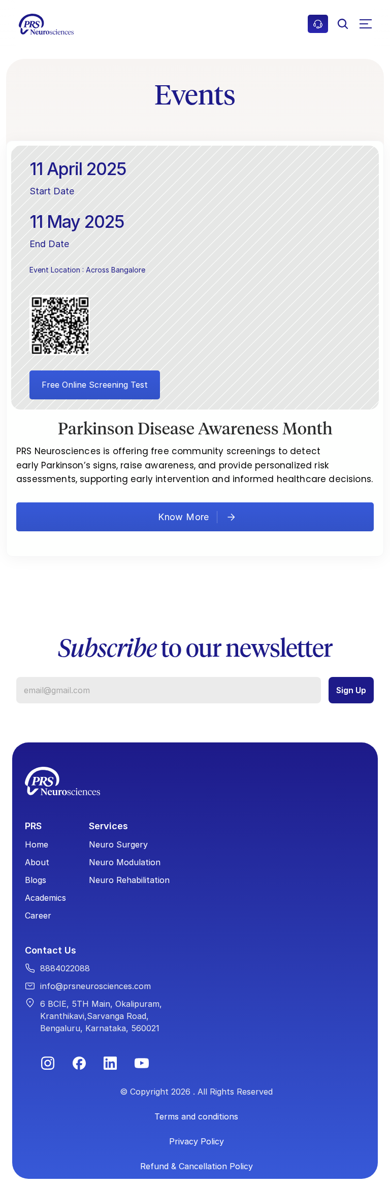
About (37, 862)
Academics (45, 898)
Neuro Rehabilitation (129, 880)
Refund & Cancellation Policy (196, 1166)
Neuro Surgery (118, 844)
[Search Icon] (343, 24)
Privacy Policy (196, 1141)
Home (36, 844)
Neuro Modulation (124, 862)
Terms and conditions (196, 1116)
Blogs (35, 880)
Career (38, 915)
